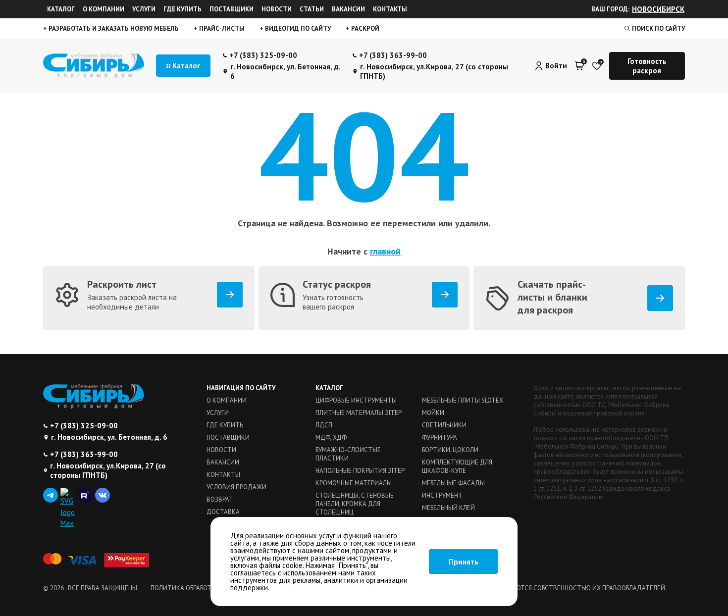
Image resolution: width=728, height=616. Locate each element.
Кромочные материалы (353, 483)
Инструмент (442, 495)
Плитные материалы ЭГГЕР (358, 413)
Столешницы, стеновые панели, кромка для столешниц (354, 503)
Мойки (433, 413)
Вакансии (348, 9)
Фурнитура (439, 437)
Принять (463, 561)
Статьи (312, 9)
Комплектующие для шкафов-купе (457, 466)
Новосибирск (658, 9)
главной (385, 251)
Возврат (220, 499)
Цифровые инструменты (356, 400)
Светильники (444, 425)
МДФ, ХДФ (331, 437)
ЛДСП (323, 425)
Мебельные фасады (453, 483)
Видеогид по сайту (297, 28)
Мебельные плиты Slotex (462, 400)
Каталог (61, 9)
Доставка (223, 512)
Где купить (182, 9)
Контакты (390, 9)
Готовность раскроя (647, 65)
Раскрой (364, 28)
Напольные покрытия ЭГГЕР (360, 470)
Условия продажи (236, 487)
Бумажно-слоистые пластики (348, 454)
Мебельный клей (448, 508)
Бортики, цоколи (450, 450)
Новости (276, 9)
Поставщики (231, 9)
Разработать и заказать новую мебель (113, 28)
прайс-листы (221, 28)
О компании (103, 9)
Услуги (144, 9)
